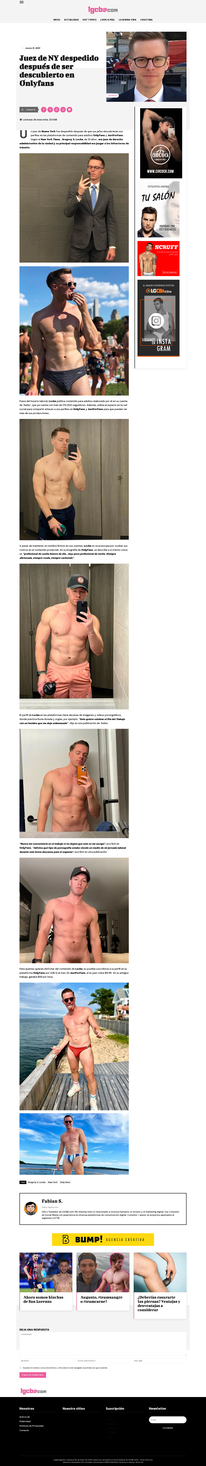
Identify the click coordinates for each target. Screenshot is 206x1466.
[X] (50, 109)
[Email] (63, 109)
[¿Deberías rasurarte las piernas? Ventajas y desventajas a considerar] (160, 1272)
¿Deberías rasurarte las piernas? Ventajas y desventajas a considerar (159, 1303)
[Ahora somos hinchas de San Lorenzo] (45, 1272)
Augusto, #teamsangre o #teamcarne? (101, 1299)
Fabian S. (52, 1201)
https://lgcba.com (50, 1207)
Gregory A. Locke (36, 1182)
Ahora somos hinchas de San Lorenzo (43, 1299)
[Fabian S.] (31, 1208)
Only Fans (65, 1182)
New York (52, 1182)
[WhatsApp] (56, 109)
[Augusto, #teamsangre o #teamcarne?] (103, 1272)
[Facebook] (44, 109)
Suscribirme (168, 1428)
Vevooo (112, 95)
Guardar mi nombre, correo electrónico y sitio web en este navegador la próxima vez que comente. (65, 1367)
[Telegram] (69, 109)
